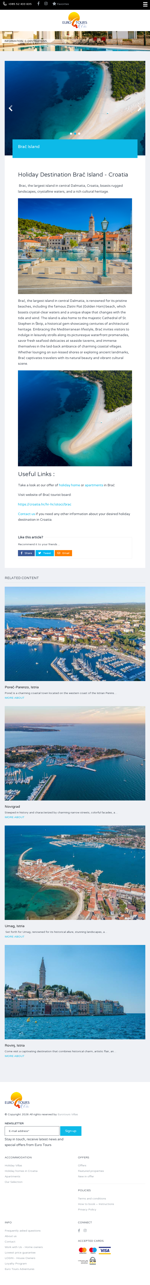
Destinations (37, 41)
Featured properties (91, 1171)
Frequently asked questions (23, 1230)
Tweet (46, 553)
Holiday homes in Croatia (21, 1171)
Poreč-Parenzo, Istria (22, 687)
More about (14, 697)
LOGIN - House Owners (20, 1258)
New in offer (86, 1176)
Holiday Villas (13, 1165)
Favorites (62, 4)
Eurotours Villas (68, 1114)
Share (28, 553)
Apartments (12, 1176)
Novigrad (12, 806)
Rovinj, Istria (15, 1045)
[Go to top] (139, 1274)
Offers (82, 1165)
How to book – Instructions (96, 1204)
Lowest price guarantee (20, 1252)
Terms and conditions (92, 1198)
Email (65, 553)
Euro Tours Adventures (19, 1269)
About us (11, 1236)
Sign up (70, 1131)
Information (14, 41)
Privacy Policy (87, 1209)
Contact (10, 1241)
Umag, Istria (14, 926)
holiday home (69, 485)
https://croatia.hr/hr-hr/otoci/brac (44, 504)
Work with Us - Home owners (24, 1247)
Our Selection (13, 1182)
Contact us (26, 514)
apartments (94, 485)
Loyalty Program (16, 1263)
